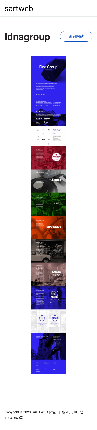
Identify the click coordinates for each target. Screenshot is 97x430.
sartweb (19, 8)
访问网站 (76, 36)
